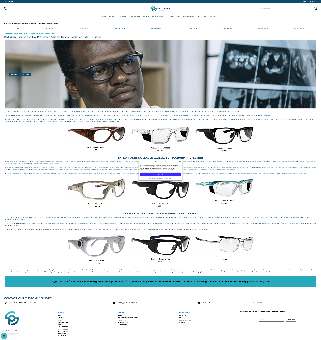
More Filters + (298, 28)
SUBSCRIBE (291, 319)
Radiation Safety (84, 28)
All (18, 28)
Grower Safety (263, 28)
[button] (180, 162)
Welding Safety (120, 28)
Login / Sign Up (10, 2)
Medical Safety (192, 28)
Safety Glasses (227, 28)
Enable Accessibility (308, 2)
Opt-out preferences (153, 178)
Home (7, 23)
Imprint (170, 178)
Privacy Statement (163, 178)
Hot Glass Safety (156, 28)
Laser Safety (49, 28)
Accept (160, 174)
